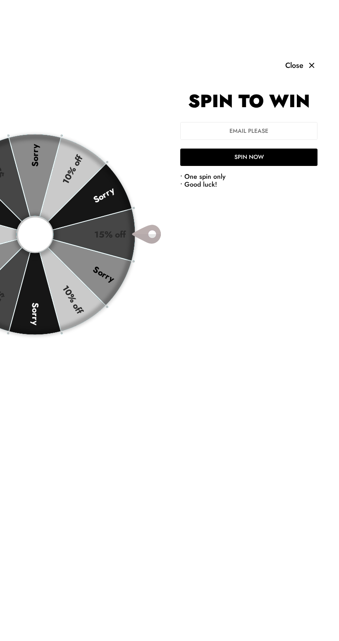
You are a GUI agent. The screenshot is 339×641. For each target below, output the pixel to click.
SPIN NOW (249, 157)
